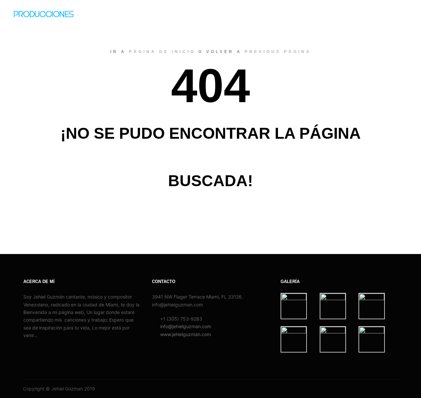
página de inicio (162, 51)
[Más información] (397, 16)
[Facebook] (374, 388)
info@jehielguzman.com (185, 326)
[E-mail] (364, 388)
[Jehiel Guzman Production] (51, 16)
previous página (278, 51)
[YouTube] (393, 388)
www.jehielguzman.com (185, 334)
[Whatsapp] (384, 388)
